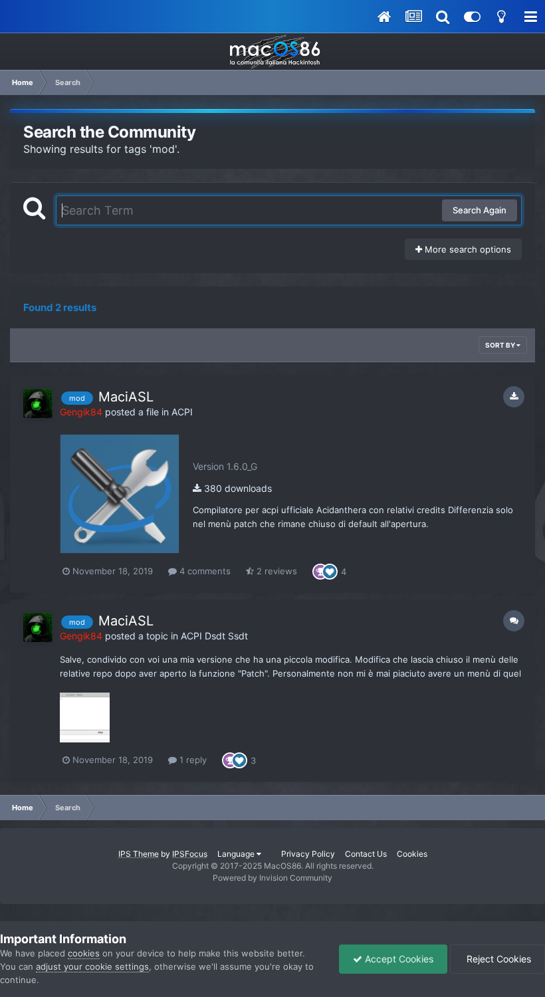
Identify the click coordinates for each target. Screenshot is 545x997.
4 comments (204, 571)
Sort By (500, 345)
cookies (84, 953)
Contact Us (366, 854)
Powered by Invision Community (272, 878)
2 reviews (275, 571)
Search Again (479, 210)
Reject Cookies (497, 958)
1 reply (192, 759)
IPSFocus (189, 854)
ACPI (182, 411)
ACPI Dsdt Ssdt (214, 635)
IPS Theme (138, 854)
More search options (466, 249)
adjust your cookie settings (92, 966)
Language (237, 854)
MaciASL (126, 397)
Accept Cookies (397, 958)
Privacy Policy (308, 854)
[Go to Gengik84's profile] (38, 403)
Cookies (412, 854)
